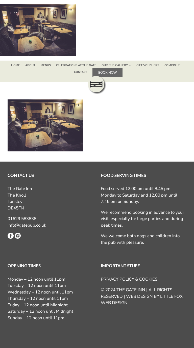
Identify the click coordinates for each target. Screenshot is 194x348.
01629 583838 (22, 219)
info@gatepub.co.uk (27, 225)
